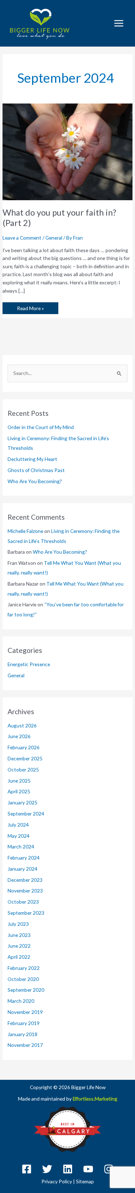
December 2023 (25, 880)
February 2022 (24, 968)
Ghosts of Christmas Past (36, 470)
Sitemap (85, 1181)
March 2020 (21, 1001)
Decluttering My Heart (32, 459)
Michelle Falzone (25, 531)
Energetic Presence (29, 664)
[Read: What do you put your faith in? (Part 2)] (67, 151)
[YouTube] (88, 1169)
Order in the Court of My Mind (41, 427)
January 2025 (22, 802)
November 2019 (25, 1012)
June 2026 (19, 736)
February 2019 (24, 1023)
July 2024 (18, 825)
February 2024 (24, 858)
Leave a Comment (22, 238)
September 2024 (26, 813)
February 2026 (24, 747)
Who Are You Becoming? (35, 481)
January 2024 (22, 869)
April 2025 (19, 791)
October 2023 (23, 902)
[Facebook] (27, 1169)
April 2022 (19, 957)
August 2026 (22, 725)
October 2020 (23, 979)
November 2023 (25, 890)
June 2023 (19, 935)
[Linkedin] (68, 1169)
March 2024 (21, 846)
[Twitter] (47, 1169)
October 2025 (23, 769)
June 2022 (19, 946)
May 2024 (19, 836)
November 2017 (25, 1045)
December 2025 (25, 758)
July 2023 (18, 924)
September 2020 (26, 990)
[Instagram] (109, 1169)
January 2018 (22, 1034)
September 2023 (26, 913)
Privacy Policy (56, 1181)
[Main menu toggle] (119, 23)
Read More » (30, 306)
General (53, 238)
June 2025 (19, 781)
